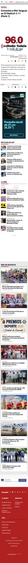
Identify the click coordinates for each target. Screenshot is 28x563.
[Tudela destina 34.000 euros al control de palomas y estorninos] (3, 154)
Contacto (5, 527)
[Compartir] (12, 61)
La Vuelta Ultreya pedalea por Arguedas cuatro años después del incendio (12, 414)
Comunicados (6, 533)
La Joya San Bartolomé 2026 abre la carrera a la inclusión (13, 312)
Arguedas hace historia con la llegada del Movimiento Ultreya (13, 364)
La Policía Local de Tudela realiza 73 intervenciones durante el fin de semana (14, 147)
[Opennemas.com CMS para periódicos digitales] (14, 554)
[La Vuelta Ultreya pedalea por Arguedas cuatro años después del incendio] (14, 402)
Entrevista (16, 84)
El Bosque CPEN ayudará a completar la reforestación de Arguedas (15, 161)
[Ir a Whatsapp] (20, 492)
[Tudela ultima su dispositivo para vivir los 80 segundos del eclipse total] (3, 205)
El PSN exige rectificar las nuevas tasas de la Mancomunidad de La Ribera (15, 214)
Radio (3, 84)
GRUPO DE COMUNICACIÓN (6, 511)
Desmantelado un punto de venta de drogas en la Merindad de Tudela (14, 221)
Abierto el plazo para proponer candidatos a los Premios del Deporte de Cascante (13, 338)
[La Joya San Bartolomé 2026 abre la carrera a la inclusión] (14, 300)
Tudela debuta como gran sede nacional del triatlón (11, 467)
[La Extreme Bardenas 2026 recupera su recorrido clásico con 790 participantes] (14, 428)
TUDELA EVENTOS (6, 508)
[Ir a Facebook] (10, 492)
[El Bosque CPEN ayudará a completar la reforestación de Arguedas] (3, 161)
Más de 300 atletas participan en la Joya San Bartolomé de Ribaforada (12, 287)
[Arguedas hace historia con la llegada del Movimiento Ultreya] (14, 352)
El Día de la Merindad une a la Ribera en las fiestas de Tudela (15, 199)
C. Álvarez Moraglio (7, 289)
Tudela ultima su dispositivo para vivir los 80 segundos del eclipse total (15, 206)
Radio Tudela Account (7, 55)
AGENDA (17, 506)
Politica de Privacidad (8, 522)
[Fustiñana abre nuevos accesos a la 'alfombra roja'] (3, 174)
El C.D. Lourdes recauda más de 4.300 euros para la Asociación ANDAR (13, 389)
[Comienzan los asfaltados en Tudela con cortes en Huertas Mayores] (3, 167)
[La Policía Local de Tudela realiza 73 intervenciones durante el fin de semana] (3, 147)
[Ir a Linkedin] (17, 492)
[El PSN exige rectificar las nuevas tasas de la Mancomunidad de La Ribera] (3, 213)
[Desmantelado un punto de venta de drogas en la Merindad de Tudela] (3, 220)
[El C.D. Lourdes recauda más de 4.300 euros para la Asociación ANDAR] (14, 377)
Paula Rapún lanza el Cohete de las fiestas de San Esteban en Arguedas (15, 229)
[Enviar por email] (8, 61)
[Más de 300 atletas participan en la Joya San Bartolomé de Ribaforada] (14, 276)
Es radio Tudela (6, 502)
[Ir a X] (15, 492)
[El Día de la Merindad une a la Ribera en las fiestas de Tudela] (3, 198)
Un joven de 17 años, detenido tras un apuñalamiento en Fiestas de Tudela (15, 192)
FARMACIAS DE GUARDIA (19, 503)
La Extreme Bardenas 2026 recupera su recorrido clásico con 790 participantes (13, 441)
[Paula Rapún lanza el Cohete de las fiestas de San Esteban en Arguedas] (3, 228)
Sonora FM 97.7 (6, 505)
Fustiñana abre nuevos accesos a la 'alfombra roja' (14, 173)
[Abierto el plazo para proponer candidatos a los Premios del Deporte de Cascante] (14, 325)
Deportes (4, 7)
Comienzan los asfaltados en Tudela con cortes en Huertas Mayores (15, 167)
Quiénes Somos (6, 530)
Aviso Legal (5, 524)
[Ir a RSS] (25, 492)
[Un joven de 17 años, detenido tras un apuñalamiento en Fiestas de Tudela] (3, 191)
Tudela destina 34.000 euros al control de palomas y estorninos (15, 154)
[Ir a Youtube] (22, 492)
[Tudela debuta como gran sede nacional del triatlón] (14, 455)
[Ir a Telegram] (13, 492)
